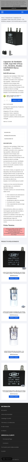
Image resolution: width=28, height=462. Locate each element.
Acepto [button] (14, 8)
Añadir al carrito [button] (14, 278)
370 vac (11, 111)
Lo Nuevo (3, 430)
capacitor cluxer (8, 113)
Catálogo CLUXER (6, 418)
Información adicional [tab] (10, 135)
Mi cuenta (4, 410)
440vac (16, 111)
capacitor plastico (8, 117)
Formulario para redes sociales (10, 447)
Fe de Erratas (5, 426)
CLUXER (10, 121)
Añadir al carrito (17, 100)
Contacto (5, 443)
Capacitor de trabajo (15, 115)
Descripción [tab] (7, 132)
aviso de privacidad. (17, 5)
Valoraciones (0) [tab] (8, 138)
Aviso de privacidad (6, 414)
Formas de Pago (7, 439)
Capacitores (8, 18)
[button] (24, 26)
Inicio (2, 18)
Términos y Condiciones (8, 422)
